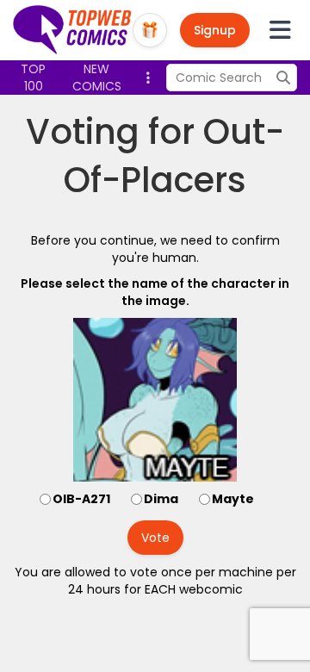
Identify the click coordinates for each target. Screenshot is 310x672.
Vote (155, 537)
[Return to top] (73, 30)
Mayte (233, 498)
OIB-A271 (81, 498)
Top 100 (33, 77)
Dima (161, 498)
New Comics (96, 77)
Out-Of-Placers (174, 156)
